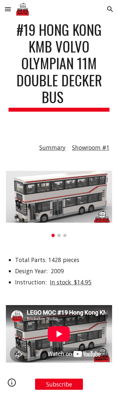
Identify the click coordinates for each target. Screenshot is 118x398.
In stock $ (63, 282)
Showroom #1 (90, 147)
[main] (59, 66)
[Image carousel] (59, 204)
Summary (52, 147)
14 (80, 282)
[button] (8, 9)
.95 (87, 282)
